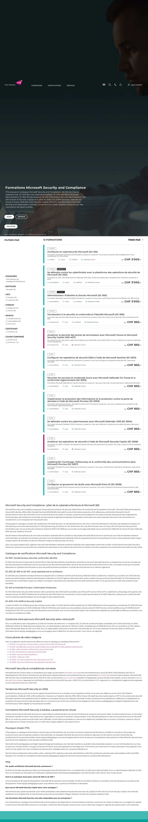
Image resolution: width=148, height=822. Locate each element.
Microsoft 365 (104, 675)
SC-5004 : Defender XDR (19, 657)
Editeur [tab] (21, 217)
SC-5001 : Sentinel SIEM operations (23, 654)
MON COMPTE (136, 85)
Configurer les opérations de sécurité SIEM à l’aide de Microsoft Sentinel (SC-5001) (91, 357)
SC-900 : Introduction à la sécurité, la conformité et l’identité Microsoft (37, 644)
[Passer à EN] (103, 85)
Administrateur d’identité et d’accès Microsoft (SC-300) (77, 295)
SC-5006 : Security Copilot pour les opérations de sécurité (32, 662)
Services (71, 85)
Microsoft (21, 234)
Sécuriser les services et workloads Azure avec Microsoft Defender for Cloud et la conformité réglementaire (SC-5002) (91, 378)
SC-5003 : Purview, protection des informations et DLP (31, 660)
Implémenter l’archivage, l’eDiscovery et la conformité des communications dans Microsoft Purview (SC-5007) (91, 463)
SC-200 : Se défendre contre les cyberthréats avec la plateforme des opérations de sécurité (45, 647)
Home (6, 234)
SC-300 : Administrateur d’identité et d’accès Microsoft (31, 649)
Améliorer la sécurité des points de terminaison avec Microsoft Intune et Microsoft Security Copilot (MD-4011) (92, 336)
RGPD (97, 680)
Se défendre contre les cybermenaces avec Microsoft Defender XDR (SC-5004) (89, 421)
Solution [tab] (11, 226)
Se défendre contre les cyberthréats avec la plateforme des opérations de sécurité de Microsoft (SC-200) (93, 273)
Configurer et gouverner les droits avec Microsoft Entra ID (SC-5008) (84, 484)
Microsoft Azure (71, 673)
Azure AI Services (70, 678)
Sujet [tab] (9, 217)
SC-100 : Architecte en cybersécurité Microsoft (27, 652)
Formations (36, 85)
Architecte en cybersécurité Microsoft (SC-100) (72, 251)
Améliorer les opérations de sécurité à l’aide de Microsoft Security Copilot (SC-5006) (92, 441)
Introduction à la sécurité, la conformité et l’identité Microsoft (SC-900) (85, 314)
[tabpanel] (74, 220)
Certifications (54, 85)
